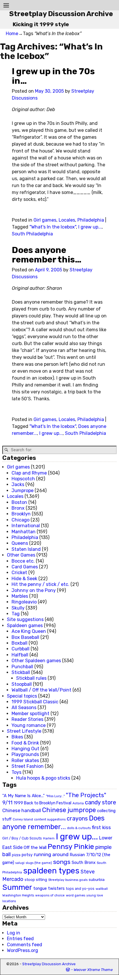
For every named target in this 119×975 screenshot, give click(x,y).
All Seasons (24, 707)
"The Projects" (86, 795)
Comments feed (24, 944)
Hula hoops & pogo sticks (43, 778)
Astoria (78, 803)
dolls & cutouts (79, 828)
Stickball (21, 672)
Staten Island (26, 549)
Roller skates (25, 760)
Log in (13, 933)
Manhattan (24, 531)
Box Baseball (25, 637)
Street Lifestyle (24, 731)
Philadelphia (90, 220)
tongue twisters (49, 888)
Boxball (19, 643)
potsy (27, 854)
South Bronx (84, 862)
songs (61, 861)
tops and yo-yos (80, 889)
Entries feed (20, 938)
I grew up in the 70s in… (53, 76)
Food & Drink (25, 743)
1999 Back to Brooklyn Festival (42, 803)
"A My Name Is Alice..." (23, 795)
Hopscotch (23, 478)
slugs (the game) (39, 863)
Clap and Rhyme (29, 473)
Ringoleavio (24, 602)
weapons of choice (50, 895)
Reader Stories (27, 719)
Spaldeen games (25, 625)
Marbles (20, 596)
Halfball (20, 655)
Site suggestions (25, 619)
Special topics (22, 696)
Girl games (45, 220)
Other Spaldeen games (36, 660)
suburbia (97, 879)
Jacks (18, 484)
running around (51, 854)
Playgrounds (25, 754)
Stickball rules (31, 678)
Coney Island (23, 819)
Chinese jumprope (69, 810)
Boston (19, 502)
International (26, 525)
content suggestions (50, 819)
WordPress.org (22, 950)
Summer (17, 887)
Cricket (19, 572)
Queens (20, 543)
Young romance (29, 725)
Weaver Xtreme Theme (93, 970)
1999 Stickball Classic (35, 701)
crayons (77, 818)
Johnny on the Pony (34, 590)
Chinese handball (21, 810)
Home (12, 33)
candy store (100, 802)
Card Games (25, 567)
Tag (16, 613)
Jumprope (23, 490)
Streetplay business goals (68, 880)
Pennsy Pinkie (71, 846)
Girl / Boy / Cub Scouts (22, 838)
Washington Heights (18, 895)
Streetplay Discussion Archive (61, 14)
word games (75, 895)
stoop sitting (36, 879)
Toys (16, 772)
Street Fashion (28, 766)
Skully (18, 608)
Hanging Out (25, 748)
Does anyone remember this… (46, 255)
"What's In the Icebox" (52, 227)
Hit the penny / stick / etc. (40, 584)
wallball (102, 889)
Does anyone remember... (53, 822)
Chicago (20, 520)
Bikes (17, 737)
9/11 (7, 802)
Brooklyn (21, 514)
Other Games (21, 555)
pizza (16, 855)
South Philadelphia (32, 234)
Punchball (22, 666)
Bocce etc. (23, 561)
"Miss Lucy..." (55, 796)
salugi (20, 863)
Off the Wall (35, 847)
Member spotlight (30, 713)
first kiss (101, 827)
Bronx (18, 508)
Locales (67, 220)
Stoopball (22, 684)
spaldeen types (51, 870)
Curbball (20, 649)
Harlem (49, 838)
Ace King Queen (29, 631)
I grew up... (90, 227)
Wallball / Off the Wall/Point (41, 690)
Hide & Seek (24, 578)
